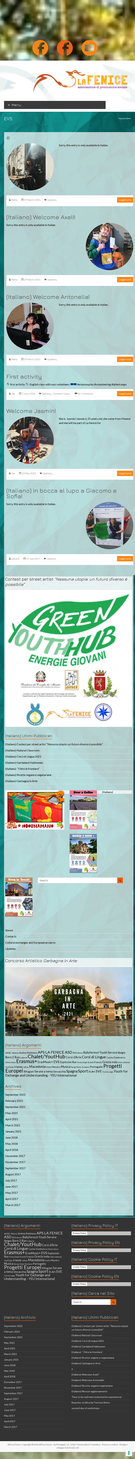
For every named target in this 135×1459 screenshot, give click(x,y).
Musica (65, 1066)
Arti (75, 1052)
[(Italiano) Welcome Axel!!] (109, 224)
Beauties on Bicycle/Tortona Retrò (91, 1402)
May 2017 (11, 1192)
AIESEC (8, 1053)
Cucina (109, 1057)
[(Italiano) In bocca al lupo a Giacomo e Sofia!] (109, 503)
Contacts (10, 936)
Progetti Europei (22, 1267)
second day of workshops (86, 1408)
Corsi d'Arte (73, 1057)
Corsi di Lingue (94, 1057)
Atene (80, 1053)
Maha (14, 199)
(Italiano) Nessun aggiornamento (89, 1391)
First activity (24, 376)
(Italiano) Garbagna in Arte (21, 781)
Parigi (73, 1067)
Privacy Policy (79, 1233)
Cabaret (23, 1057)
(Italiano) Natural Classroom (22, 750)
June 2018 (11, 1137)
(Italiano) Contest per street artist (53, 744)
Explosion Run (68, 1062)
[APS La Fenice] (80, 65)
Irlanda (18, 1066)
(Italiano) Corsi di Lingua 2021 (23, 756)
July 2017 (11, 1180)
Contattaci (96, 1444)
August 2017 (13, 1174)
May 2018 (11, 1143)
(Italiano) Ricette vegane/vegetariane (92, 1385)
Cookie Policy (79, 1267)
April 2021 (11, 1119)
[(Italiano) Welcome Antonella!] (30, 304)
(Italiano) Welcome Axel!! (40, 216)
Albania (15, 1053)
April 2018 (11, 1149)
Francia (98, 1062)
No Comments (85, 393)
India (114, 1062)
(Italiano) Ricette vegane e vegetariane (28, 774)
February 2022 (14, 1100)
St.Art (91, 1071)
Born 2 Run (12, 1057)
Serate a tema (43, 1071)
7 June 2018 (28, 393)
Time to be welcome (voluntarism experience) (96, 1396)
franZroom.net (72, 1447)
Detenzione (10, 1062)
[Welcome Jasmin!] (30, 418)
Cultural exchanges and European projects (30, 942)
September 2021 (15, 1106)
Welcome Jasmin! (31, 410)
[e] (30, 144)
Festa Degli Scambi (85, 1062)
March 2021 (12, 1125)
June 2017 (11, 1186)
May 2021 (11, 1113)
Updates (52, 199)
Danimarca (119, 1057)
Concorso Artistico (41, 960)
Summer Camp (61, 393)
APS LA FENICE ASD (55, 1052)
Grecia (106, 1062)
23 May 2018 (29, 473)
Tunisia (105, 1072)
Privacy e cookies (110, 1444)
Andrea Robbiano (28, 1052)
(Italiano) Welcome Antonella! (48, 296)
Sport (83, 1071)
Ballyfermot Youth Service (100, 1052)
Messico (56, 1067)
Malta (48, 1067)
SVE (99, 1071)
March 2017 (12, 1205)
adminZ (15, 558)
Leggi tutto (125, 199)
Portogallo (96, 1066)
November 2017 (15, 1162)
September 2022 (15, 1094)
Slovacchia (59, 1071)
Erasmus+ (26, 1061)
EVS (56, 1062)
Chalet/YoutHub (46, 1056)
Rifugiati (29, 1071)
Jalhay (26, 1067)
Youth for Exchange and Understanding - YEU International (66, 1073)
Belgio (122, 1052)
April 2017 (11, 1198)
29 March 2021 (32, 199)
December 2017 (15, 1155)
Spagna (72, 1071)
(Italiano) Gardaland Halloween (24, 762)
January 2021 (13, 1131)
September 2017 (15, 1168)
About (9, 930)
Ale (13, 393)
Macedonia (37, 1066)
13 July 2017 (33, 558)
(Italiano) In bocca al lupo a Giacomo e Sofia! (61, 493)
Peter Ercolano (82, 1067)
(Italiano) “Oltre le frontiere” (22, 768)
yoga (111, 1072)
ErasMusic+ (45, 1062)
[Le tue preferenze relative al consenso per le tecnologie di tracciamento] (129, 1453)
